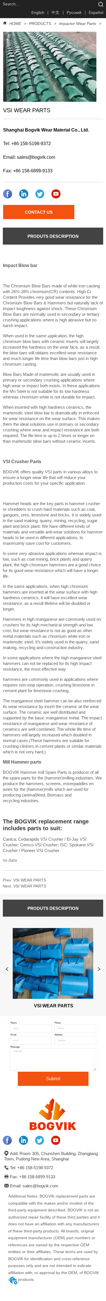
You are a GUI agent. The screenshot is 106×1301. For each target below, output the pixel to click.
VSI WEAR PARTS (29, 880)
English (37, 12)
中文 (55, 12)
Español (96, 12)
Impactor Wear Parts (77, 23)
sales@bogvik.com (36, 157)
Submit (53, 1078)
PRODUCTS (40, 23)
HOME (15, 23)
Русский (74, 12)
